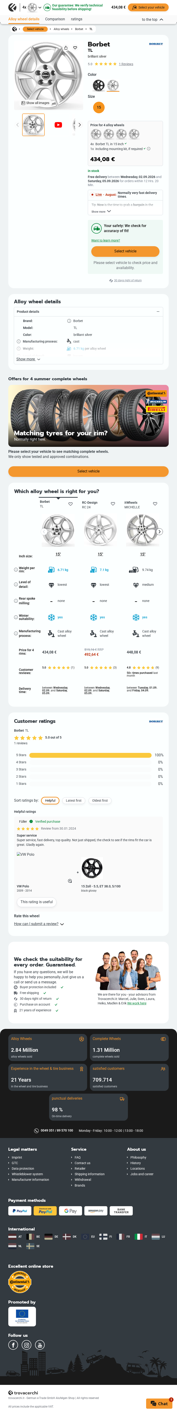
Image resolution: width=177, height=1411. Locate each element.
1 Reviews (126, 64)
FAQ (78, 1157)
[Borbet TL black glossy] (98, 85)
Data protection (23, 1169)
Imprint (17, 1157)
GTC (15, 1163)
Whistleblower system (27, 1174)
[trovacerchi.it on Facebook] (13, 1345)
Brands (80, 1185)
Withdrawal (83, 1180)
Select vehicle (35, 29)
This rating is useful (37, 902)
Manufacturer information (30, 1180)
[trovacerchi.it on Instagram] (26, 1345)
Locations (137, 1169)
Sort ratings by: (26, 800)
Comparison (55, 19)
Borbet (79, 29)
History (135, 1163)
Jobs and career (141, 1174)
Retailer (80, 1169)
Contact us (82, 1163)
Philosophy (138, 1157)
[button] (88, 311)
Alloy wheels (61, 29)
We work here (136, 1003)
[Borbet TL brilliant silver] (113, 85)
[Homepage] (14, 29)
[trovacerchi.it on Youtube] (40, 1345)
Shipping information (90, 1174)
